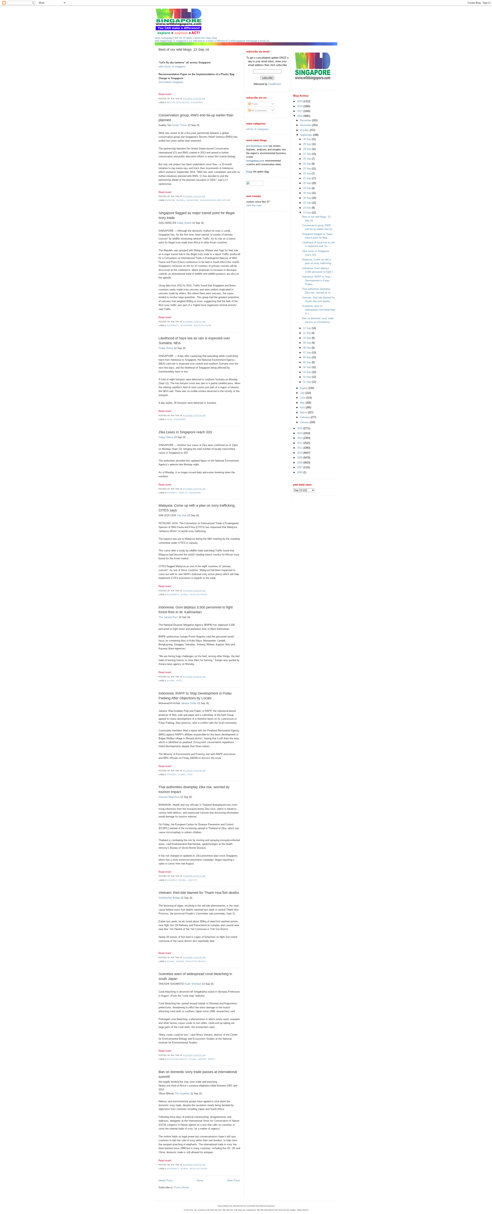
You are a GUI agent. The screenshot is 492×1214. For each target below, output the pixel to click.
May (303, 402)
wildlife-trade (202, 325)
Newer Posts (166, 1180)
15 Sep (307, 202)
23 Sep (307, 168)
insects (183, 493)
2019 (300, 101)
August (304, 388)
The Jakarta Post (168, 617)
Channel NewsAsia (169, 797)
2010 (300, 452)
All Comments (259, 110)
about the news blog (205, 37)
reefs (211, 1059)
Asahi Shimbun (192, 983)
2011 (300, 447)
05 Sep (307, 362)
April (303, 407)
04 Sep (307, 367)
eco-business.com (257, 145)
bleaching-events (177, 1059)
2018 (300, 106)
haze (169, 419)
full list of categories (257, 129)
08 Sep (307, 347)
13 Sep (307, 212)
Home (200, 1180)
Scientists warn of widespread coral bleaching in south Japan (195, 976)
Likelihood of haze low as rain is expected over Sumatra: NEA (194, 340)
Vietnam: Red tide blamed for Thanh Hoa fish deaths (199, 893)
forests (171, 775)
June (303, 397)
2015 (300, 428)
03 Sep (307, 372)
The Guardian (182, 1093)
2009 (300, 457)
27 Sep (307, 153)
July (302, 392)
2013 (300, 438)
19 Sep (307, 188)
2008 (300, 462)
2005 (300, 472)
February (305, 417)
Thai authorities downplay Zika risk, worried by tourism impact (194, 789)
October (305, 130)
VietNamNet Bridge (169, 897)
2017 (300, 111)
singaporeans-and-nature (215, 200)
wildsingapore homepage (244, 40)
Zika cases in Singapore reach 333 (185, 432)
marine (171, 200)
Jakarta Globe (188, 703)
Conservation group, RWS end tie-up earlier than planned (196, 117)
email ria (264, 40)
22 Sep (307, 173)
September (306, 134)
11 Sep (307, 332)
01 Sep (307, 381)
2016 (300, 115)
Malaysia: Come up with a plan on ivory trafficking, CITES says (197, 508)
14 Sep (307, 207)
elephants (173, 325)
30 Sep (307, 139)
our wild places (197, 40)
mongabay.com (255, 160)
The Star (182, 515)
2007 (300, 467)
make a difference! (217, 40)
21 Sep (307, 178)
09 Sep (307, 342)
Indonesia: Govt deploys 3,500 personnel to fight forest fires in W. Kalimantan (196, 609)
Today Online (184, 222)
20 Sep (307, 183)
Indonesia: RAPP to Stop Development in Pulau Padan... (316, 280)
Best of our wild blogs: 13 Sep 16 (184, 49)
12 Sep (307, 328)
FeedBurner (274, 84)
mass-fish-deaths (196, 961)
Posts (254, 104)
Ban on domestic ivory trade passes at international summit (198, 1074)
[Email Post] (206, 99)
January (305, 422)
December (306, 120)
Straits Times (179, 125)
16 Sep (307, 197)
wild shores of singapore (172, 66)
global (184, 595)
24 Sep (307, 163)
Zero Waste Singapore (171, 82)
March (304, 412)
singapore (197, 103)
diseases (172, 493)
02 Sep (307, 376)
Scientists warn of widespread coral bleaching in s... (318, 310)
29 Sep (307, 144)
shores (180, 200)
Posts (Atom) (181, 1187)
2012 (300, 443)
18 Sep (307, 192)
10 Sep (307, 337)
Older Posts (233, 1180)
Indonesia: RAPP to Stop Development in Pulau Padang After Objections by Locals (195, 695)
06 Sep (307, 357)
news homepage (164, 37)
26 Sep (307, 158)
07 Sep (307, 352)
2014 (300, 433)
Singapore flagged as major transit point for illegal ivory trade (196, 215)
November (306, 125)
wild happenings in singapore (171, 40)
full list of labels (183, 37)
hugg (249, 171)
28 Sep (307, 149)
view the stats (254, 205)
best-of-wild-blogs (178, 103)
